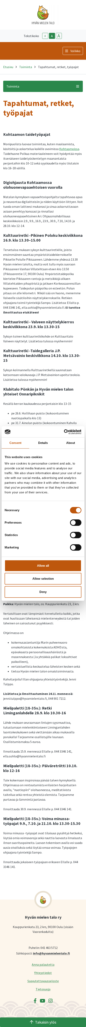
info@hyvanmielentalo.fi (51, 953)
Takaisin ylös (45, 1022)
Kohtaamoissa (69, 149)
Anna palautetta (43, 964)
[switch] (75, 522)
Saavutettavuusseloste (43, 981)
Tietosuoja (43, 989)
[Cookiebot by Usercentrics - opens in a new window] (63, 431)
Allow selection (43, 578)
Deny (43, 592)
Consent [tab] (15, 442)
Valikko (75, 51)
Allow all (43, 565)
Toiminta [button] (12, 86)
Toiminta (25, 67)
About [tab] (70, 442)
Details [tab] (43, 442)
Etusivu (8, 67)
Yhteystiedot (43, 973)
